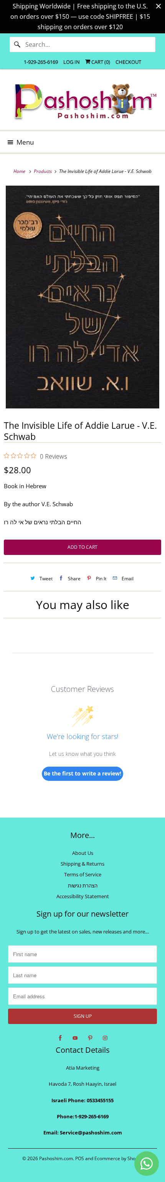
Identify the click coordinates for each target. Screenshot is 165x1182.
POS (79, 1158)
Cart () (100, 61)
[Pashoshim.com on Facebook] (60, 1038)
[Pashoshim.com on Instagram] (105, 1038)
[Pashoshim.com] (82, 102)
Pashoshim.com (56, 1158)
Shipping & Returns (82, 863)
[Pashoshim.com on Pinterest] (90, 1038)
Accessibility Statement (82, 896)
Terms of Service (82, 874)
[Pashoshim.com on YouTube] (75, 1038)
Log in (71, 61)
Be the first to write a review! (82, 773)
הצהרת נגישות (82, 885)
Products (43, 171)
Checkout (128, 61)
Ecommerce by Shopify (118, 1158)
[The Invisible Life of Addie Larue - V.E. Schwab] (82, 297)
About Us (82, 852)
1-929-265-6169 (41, 61)
